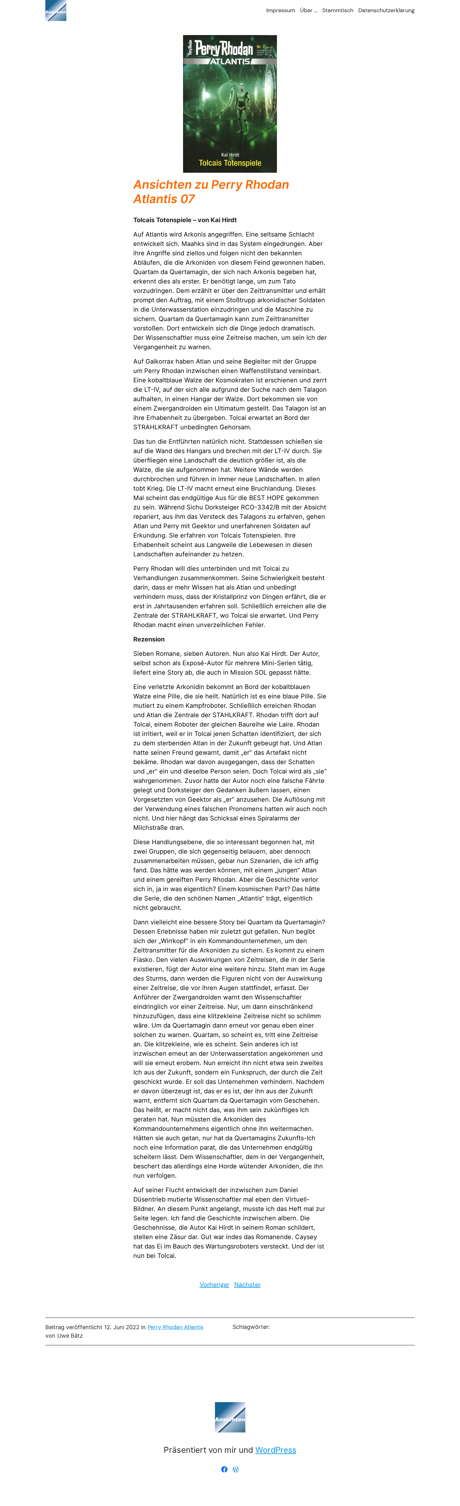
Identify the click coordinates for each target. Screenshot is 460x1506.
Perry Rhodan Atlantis (175, 1327)
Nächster (247, 1284)
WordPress (275, 1450)
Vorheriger (214, 1284)
